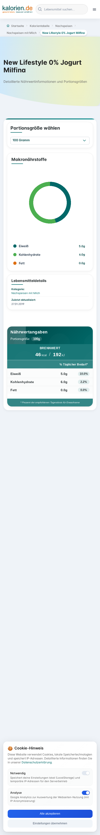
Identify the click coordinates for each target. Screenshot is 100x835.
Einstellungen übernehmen (50, 823)
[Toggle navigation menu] (94, 9)
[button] (84, 140)
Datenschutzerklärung (37, 762)
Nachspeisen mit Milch (25, 293)
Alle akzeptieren (50, 813)
